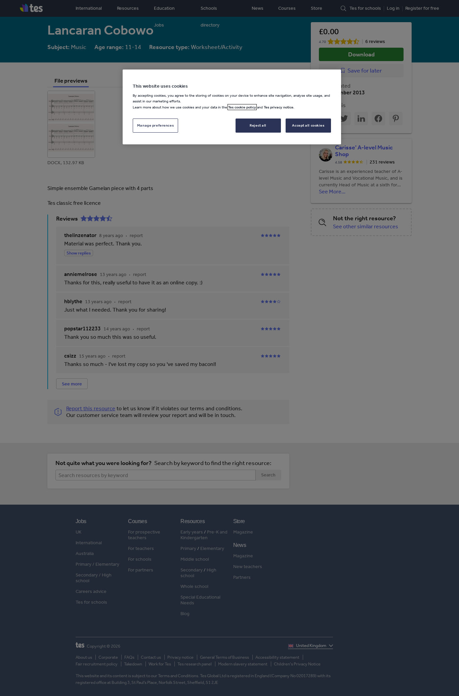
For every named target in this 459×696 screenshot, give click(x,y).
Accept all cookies (308, 125)
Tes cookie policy (242, 107)
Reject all (258, 125)
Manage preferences (155, 125)
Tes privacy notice (278, 107)
